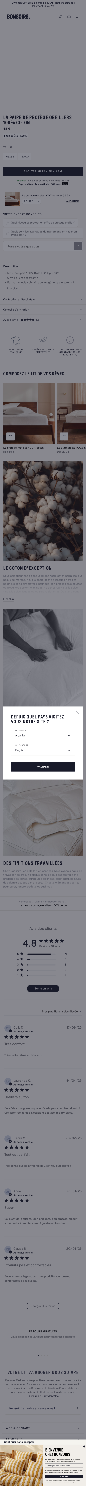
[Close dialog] (84, 1446)
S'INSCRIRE (64, 1476)
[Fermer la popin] (77, 712)
